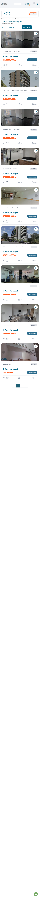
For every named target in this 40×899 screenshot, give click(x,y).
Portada (2, 18)
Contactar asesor (32, 59)
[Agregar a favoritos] (36, 33)
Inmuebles (8, 18)
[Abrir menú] (37, 4)
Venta (13, 18)
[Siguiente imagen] (36, 39)
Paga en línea (18, 4)
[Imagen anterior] (3, 39)
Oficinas (17, 18)
